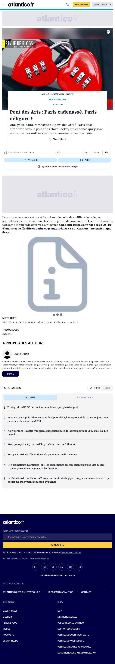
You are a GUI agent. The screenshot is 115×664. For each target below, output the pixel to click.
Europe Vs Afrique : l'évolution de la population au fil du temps (43, 454)
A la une (45, 94)
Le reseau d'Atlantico (60, 592)
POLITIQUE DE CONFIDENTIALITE (73, 634)
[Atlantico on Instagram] (70, 567)
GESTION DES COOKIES (69, 628)
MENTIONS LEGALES (67, 616)
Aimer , (42, 322)
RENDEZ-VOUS (10, 622)
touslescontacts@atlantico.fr (57, 575)
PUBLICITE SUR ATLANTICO (71, 622)
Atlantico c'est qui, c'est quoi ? (21, 592)
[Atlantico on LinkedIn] (61, 567)
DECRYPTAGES (10, 610)
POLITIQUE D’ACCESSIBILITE (71, 640)
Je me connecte (102, 4)
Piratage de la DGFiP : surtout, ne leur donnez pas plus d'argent (42, 407)
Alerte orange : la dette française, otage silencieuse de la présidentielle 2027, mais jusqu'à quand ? (58, 432)
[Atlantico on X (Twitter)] (44, 567)
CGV (60, 610)
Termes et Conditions (71, 552)
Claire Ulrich (58, 139)
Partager (32, 160)
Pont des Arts (70, 322)
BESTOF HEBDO (10, 640)
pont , (50, 322)
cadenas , (22, 322)
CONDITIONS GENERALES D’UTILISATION (77, 652)
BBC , (5, 322)
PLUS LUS (30, 397)
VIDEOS (6, 628)
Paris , (58, 322)
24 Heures (95, 387)
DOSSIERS (7, 616)
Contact (86, 592)
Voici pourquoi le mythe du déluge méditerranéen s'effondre (42, 444)
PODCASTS (8, 634)
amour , (32, 322)
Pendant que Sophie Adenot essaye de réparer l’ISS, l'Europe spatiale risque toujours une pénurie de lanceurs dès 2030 (58, 419)
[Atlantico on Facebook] (53, 567)
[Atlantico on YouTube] (79, 567)
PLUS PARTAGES (85, 397)
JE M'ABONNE (81, 4)
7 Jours (106, 387)
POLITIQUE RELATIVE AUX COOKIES (74, 646)
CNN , (12, 322)
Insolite (70, 94)
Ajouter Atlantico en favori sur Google (60, 166)
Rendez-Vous (58, 94)
